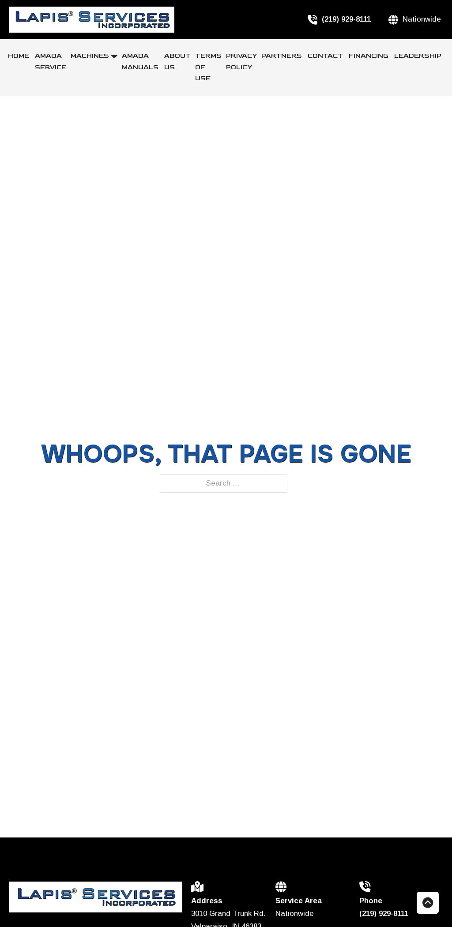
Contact (326, 56)
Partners (282, 56)
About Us (177, 61)
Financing (369, 56)
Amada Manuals (141, 61)
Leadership (417, 56)
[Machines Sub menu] (114, 56)
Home (19, 56)
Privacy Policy (241, 61)
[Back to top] (428, 903)
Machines (90, 56)
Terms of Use (208, 67)
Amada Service (50, 61)
